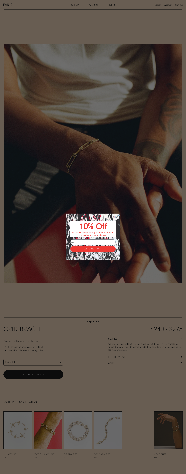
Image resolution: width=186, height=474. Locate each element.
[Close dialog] (117, 217)
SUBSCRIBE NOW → (93, 249)
